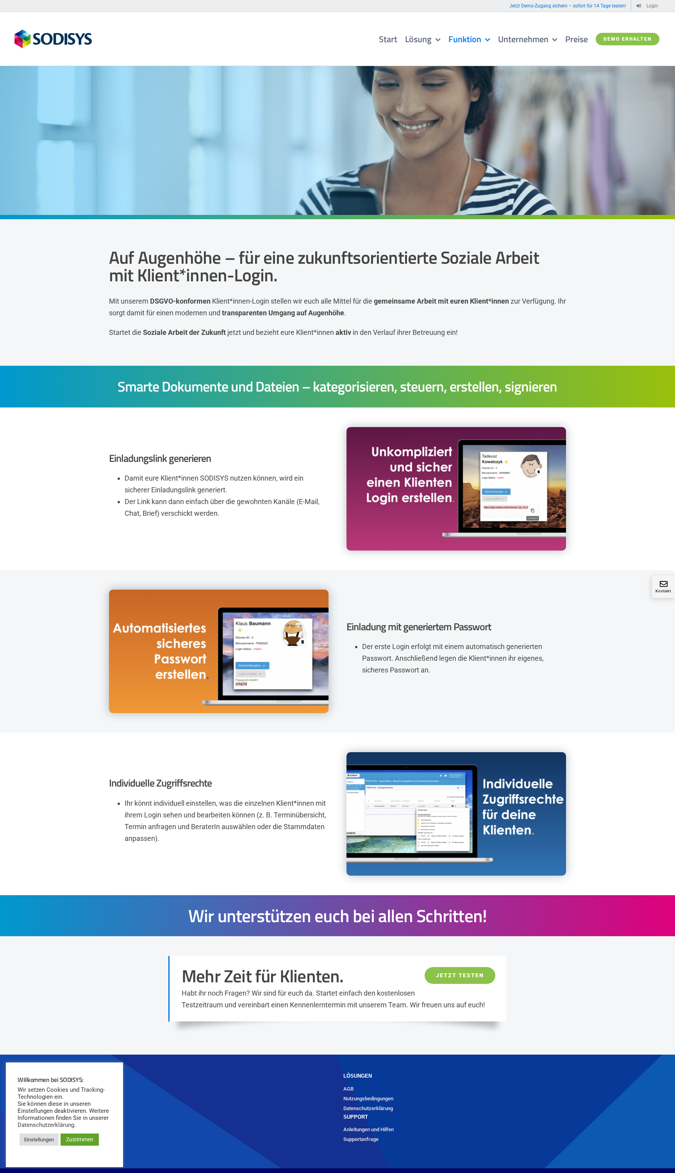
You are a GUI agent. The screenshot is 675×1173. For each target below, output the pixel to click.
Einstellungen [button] (39, 1140)
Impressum (25, 1149)
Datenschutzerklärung (368, 1108)
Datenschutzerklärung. (47, 1124)
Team (18, 1139)
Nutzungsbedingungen (368, 1098)
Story (17, 1129)
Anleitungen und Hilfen (368, 1129)
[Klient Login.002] (219, 593)
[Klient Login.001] (456, 430)
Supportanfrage (361, 1139)
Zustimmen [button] (79, 1139)
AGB (348, 1089)
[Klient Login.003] (456, 755)
